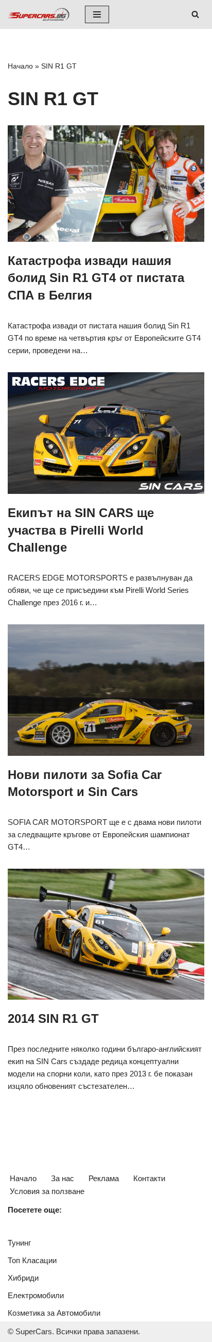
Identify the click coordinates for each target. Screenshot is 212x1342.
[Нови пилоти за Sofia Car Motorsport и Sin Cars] (106, 690)
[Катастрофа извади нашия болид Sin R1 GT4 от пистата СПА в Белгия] (106, 183)
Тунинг (19, 1242)
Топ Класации (32, 1260)
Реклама (104, 1178)
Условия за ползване (47, 1191)
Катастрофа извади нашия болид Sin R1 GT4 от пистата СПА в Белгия (96, 278)
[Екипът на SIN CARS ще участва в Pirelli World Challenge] (106, 433)
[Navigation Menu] (97, 14)
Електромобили (36, 1295)
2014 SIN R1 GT (53, 1018)
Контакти (149, 1178)
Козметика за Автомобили (54, 1312)
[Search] (195, 14)
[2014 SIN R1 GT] (106, 934)
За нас (62, 1178)
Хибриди (23, 1277)
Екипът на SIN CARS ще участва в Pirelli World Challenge (81, 530)
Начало (20, 66)
